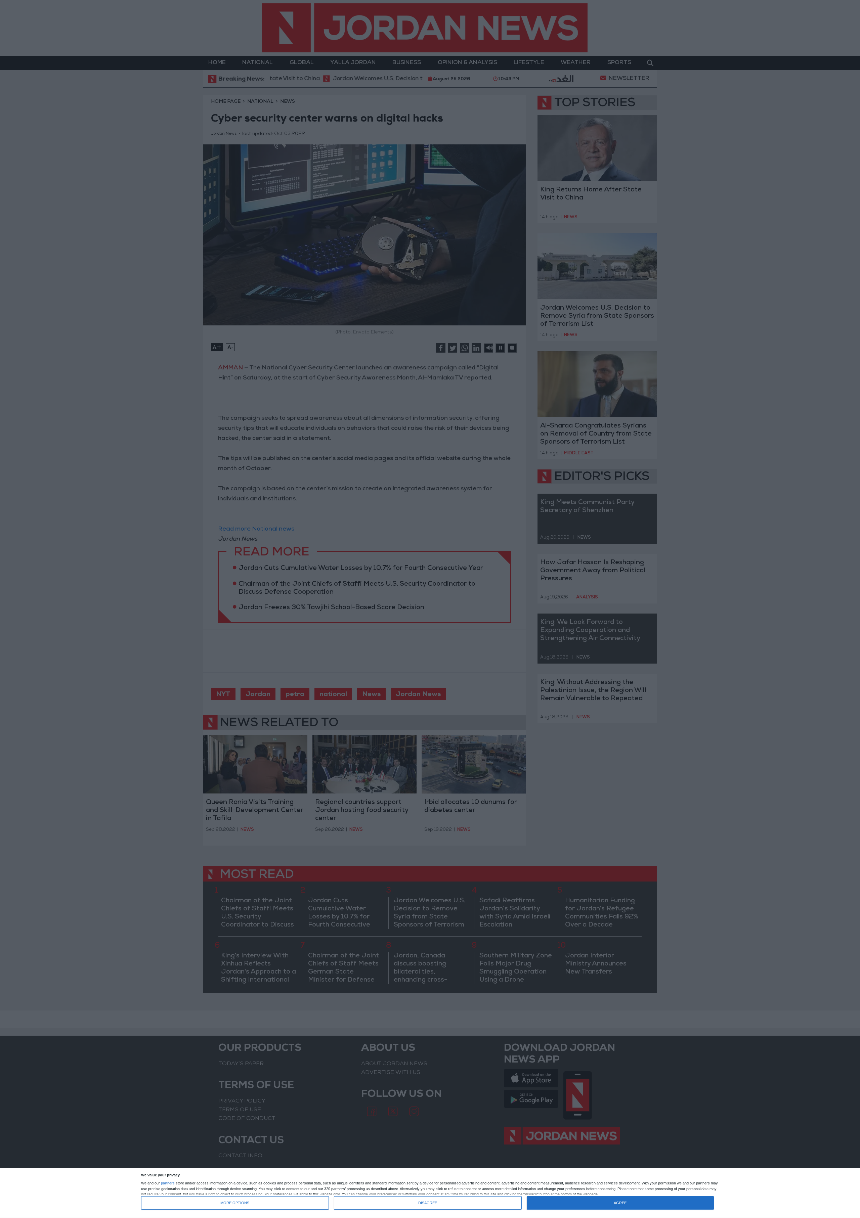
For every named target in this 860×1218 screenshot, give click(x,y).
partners (168, 1183)
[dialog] (430, 1193)
